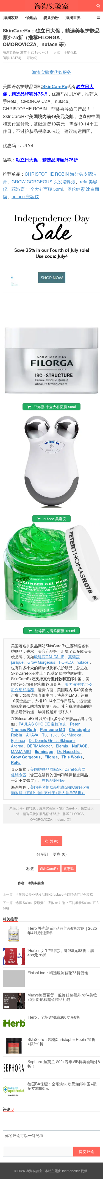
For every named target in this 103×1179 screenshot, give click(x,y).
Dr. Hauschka (68, 751)
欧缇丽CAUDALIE (49, 656)
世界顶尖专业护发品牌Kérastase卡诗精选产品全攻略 (54, 894)
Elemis (62, 746)
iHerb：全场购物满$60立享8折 (53, 1017)
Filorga (51, 757)
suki (54, 735)
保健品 (31, 17)
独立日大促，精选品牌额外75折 (47, 159)
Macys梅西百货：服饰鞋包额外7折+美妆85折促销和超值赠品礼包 (62, 997)
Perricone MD (52, 729)
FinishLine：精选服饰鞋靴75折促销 (57, 972)
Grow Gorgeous (41, 662)
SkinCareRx (54, 86)
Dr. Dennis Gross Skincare (52, 740)
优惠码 (69, 868)
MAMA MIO (21, 751)
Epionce (18, 740)
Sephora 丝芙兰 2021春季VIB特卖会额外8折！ (63, 1064)
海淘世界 (73, 17)
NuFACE (79, 746)
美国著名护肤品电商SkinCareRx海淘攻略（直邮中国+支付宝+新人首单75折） (50, 789)
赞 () (54, 840)
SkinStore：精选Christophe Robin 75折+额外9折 (61, 1041)
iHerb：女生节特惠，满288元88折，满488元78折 (60, 952)
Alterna (17, 746)
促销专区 (18, 774)
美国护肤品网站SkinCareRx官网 (57, 769)
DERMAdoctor (39, 746)
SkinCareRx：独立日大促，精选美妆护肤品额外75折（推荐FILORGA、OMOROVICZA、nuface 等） (51, 37)
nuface (82, 662)
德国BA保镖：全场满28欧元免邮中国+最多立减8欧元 (62, 1086)
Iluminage (44, 751)
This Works (72, 757)
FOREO (66, 662)
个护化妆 (70, 52)
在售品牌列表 (53, 780)
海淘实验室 (51, 6)
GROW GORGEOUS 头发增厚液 (44, 181)
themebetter (71, 1170)
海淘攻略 (11, 17)
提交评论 (86, 1151)
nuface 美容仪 (25, 196)
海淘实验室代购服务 (51, 72)
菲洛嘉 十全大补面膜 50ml (37, 189)
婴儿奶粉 (51, 17)
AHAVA (32, 735)
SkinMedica (71, 735)
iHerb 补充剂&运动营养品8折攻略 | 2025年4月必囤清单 (62, 930)
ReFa (16, 762)
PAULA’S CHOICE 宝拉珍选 (42, 724)
